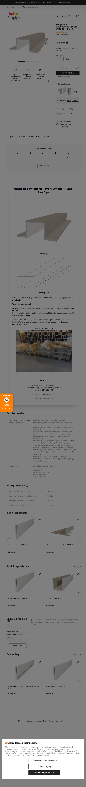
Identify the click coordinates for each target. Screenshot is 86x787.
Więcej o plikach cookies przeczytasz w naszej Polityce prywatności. (43, 754)
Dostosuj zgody (44, 766)
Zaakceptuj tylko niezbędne (44, 760)
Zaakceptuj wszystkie (44, 772)
